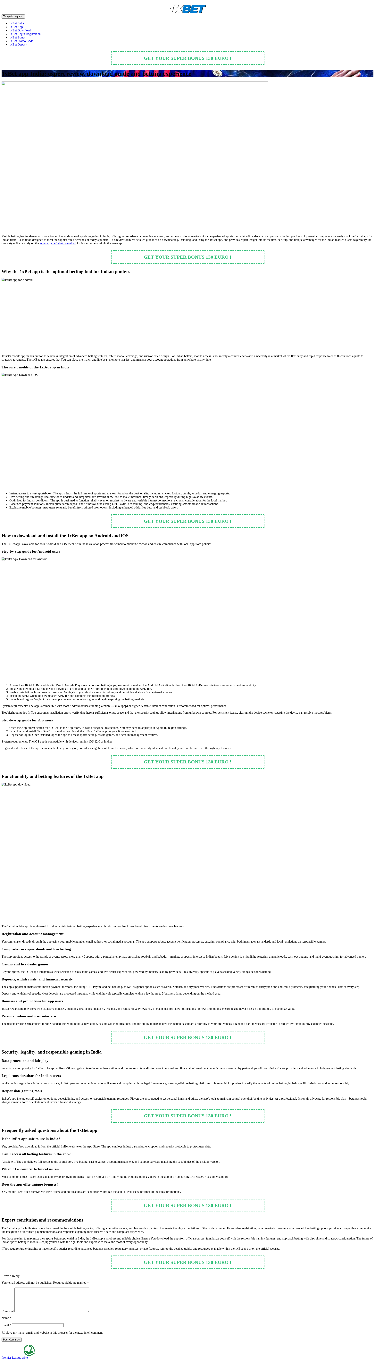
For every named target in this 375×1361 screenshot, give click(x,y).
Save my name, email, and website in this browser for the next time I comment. (54, 1332)
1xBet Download (20, 30)
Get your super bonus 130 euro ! (187, 58)
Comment (8, 1311)
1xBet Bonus (17, 37)
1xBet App (16, 27)
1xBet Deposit (18, 44)
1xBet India (16, 23)
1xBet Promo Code (21, 41)
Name (6, 1318)
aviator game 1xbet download (58, 243)
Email (6, 1325)
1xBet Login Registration (25, 34)
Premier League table (15, 1357)
